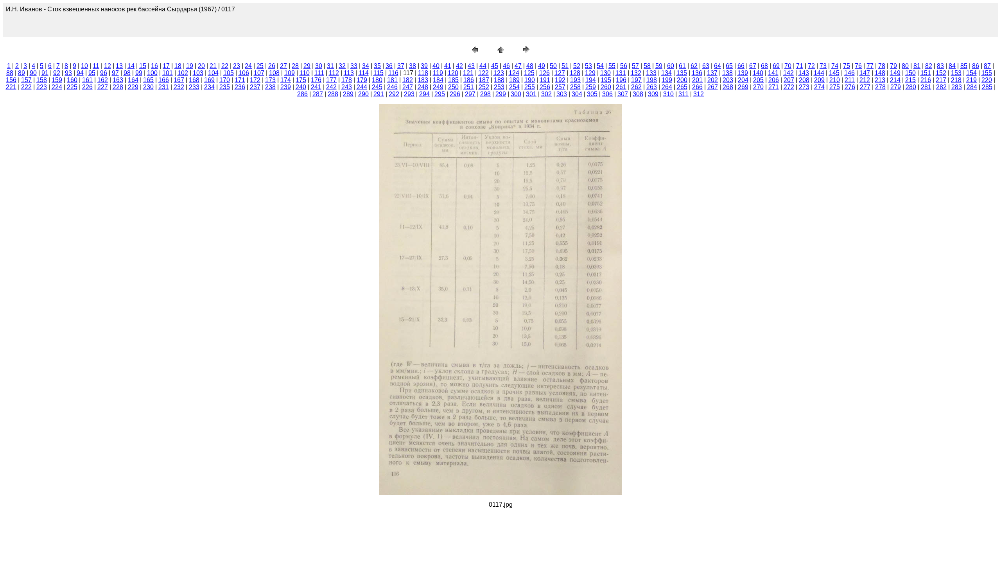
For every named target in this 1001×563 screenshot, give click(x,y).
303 (561, 94)
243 (346, 87)
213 (880, 80)
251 (468, 87)
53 (588, 66)
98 (127, 73)
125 (529, 73)
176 (316, 80)
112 (334, 73)
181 (392, 80)
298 (485, 94)
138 (727, 73)
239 (285, 87)
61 (682, 66)
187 (484, 80)
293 (409, 94)
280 (911, 87)
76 (858, 66)
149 (895, 73)
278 (880, 87)
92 (56, 73)
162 (102, 80)
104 (213, 73)
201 (697, 80)
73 (823, 66)
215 (910, 80)
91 (44, 73)
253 (499, 87)
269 (743, 87)
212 (864, 80)
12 (107, 66)
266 (697, 87)
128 (575, 73)
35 (377, 66)
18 (177, 66)
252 (484, 87)
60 (670, 66)
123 (498, 73)
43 (471, 66)
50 (553, 66)
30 (318, 66)
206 (773, 80)
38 (412, 66)
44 (482, 66)
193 (575, 80)
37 (400, 66)
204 (743, 80)
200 (682, 80)
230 (148, 87)
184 (438, 80)
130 (605, 73)
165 (148, 80)
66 (740, 66)
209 (819, 80)
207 (789, 80)
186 (468, 80)
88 (9, 73)
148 (880, 73)
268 (728, 87)
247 (407, 87)
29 (306, 66)
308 (638, 94)
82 (928, 66)
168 (194, 80)
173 (270, 80)
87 (987, 66)
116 (393, 73)
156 (11, 80)
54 (600, 66)
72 (811, 66)
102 (183, 73)
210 (834, 80)
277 (865, 87)
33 (353, 66)
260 (606, 87)
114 (364, 73)
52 (576, 66)
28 (295, 66)
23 (236, 66)
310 (668, 94)
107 (259, 73)
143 (803, 73)
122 (483, 73)
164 (133, 80)
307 (622, 94)
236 (240, 87)
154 (971, 73)
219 (971, 80)
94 (80, 73)
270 (758, 87)
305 (592, 94)
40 (436, 66)
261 (621, 87)
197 (636, 80)
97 (115, 73)
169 (209, 80)
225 (72, 87)
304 (577, 94)
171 (240, 80)
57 (635, 66)
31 (330, 66)
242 (331, 87)
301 (531, 94)
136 (697, 73)
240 (301, 87)
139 (742, 73)
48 (529, 66)
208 (804, 80)
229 (133, 87)
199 (667, 80)
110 (305, 73)
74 (834, 66)
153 (956, 73)
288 (333, 94)
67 (752, 66)
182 (407, 80)
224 (57, 87)
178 (346, 80)
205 (758, 80)
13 (119, 66)
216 (925, 80)
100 (152, 73)
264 (667, 87)
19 (189, 66)
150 (910, 73)
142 (788, 73)
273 (804, 87)
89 (21, 73)
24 (248, 66)
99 (138, 73)
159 (57, 80)
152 (941, 73)
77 (870, 66)
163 (118, 80)
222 (26, 87)
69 (776, 66)
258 (575, 87)
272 (789, 87)
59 (658, 66)
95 (91, 73)
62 (694, 66)
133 (651, 73)
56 (623, 66)
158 (41, 80)
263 (651, 87)
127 (559, 73)
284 (972, 87)
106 (244, 73)
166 (163, 80)
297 (470, 94)
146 (849, 73)
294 (424, 94)
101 (167, 73)
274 (819, 87)
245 (377, 87)
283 (956, 87)
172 (255, 80)
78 (881, 66)
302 (546, 94)
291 (378, 94)
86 (975, 66)
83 (940, 66)
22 (224, 66)
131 (620, 73)
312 (698, 94)
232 (179, 87)
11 (96, 66)
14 (131, 66)
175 (301, 80)
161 (87, 80)
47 (518, 66)
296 (455, 94)
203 (728, 80)
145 (834, 73)
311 (683, 94)
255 (529, 87)
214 (895, 80)
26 (271, 66)
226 (87, 87)
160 (72, 80)
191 (545, 80)
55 (611, 66)
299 (500, 94)
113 (349, 73)
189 (514, 80)
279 (895, 87)
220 (986, 80)
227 (102, 87)
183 (423, 80)
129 (590, 73)
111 (319, 73)
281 (926, 87)
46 (506, 66)
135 (681, 73)
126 (544, 73)
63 (705, 66)
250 (453, 87)
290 (363, 94)
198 (651, 80)
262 (636, 87)
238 (270, 87)
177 (331, 80)
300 (516, 94)
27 (283, 66)
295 (439, 94)
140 (758, 73)
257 (560, 87)
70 (787, 66)
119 (438, 73)
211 (850, 80)
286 (302, 94)
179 (362, 80)
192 (560, 80)
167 (179, 80)
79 (893, 66)
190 (529, 80)
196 (621, 80)
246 (392, 87)
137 (712, 73)
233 (194, 87)
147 (864, 73)
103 (198, 73)
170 (224, 80)
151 (925, 73)
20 (201, 66)
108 (274, 73)
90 (33, 73)
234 (209, 87)
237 (255, 87)
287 (317, 94)
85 (963, 66)
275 (834, 87)
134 (666, 73)
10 (84, 66)
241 (316, 87)
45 (494, 66)
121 (468, 73)
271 (773, 87)
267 (712, 87)
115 (378, 73)
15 (142, 66)
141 (773, 73)
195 (606, 80)
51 (565, 66)
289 (348, 94)
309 (653, 94)
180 (377, 80)
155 (986, 73)
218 (956, 80)
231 (163, 87)
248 (423, 87)
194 (590, 80)
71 (799, 66)
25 (260, 66)
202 (712, 80)
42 (459, 66)
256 (545, 87)
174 (285, 80)
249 (438, 87)
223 (41, 87)
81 (916, 66)
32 (342, 66)
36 (389, 66)
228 (118, 87)
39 (424, 66)
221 (11, 87)
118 (423, 73)
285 (987, 87)
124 (514, 73)
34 (365, 66)
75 (846, 66)
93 (68, 73)
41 (447, 66)
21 (213, 66)
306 (607, 94)
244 (362, 87)
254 (514, 87)
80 (905, 66)
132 (636, 73)
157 (26, 80)
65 (729, 66)
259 (590, 87)
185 (453, 80)
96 (103, 73)
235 (224, 87)
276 (850, 87)
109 (289, 73)
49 (541, 66)
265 (682, 87)
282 (941, 87)
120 (453, 73)
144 (819, 73)
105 (228, 73)
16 (154, 66)
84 (952, 66)
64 (717, 66)
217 (941, 80)
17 (166, 66)
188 (499, 80)
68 (764, 66)
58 (647, 66)
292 (394, 94)
